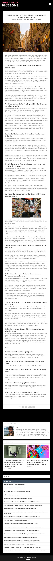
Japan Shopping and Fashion (34, 19)
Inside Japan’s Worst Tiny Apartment (12, 494)
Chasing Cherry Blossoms (25, 557)
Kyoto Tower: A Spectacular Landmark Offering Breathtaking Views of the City (21, 523)
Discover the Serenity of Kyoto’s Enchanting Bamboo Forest (17, 520)
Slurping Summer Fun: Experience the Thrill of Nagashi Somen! (18, 498)
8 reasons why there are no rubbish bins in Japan (14, 488)
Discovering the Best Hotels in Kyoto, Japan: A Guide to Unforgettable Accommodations (23, 505)
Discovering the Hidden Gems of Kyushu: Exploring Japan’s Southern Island (20, 537)
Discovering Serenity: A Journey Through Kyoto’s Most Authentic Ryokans (20, 508)
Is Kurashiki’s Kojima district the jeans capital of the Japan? (17, 491)
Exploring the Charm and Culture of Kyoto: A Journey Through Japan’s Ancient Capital (22, 547)
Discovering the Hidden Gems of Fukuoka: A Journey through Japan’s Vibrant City (21, 540)
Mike (18, 19)
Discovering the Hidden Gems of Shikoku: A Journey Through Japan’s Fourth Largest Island (24, 527)
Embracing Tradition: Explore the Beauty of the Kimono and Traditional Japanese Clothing (37, 462)
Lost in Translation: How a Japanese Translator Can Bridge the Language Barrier (21, 530)
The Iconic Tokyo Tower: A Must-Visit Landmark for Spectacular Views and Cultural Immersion (24, 533)
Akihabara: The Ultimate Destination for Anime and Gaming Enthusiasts (19, 544)
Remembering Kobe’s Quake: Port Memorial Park (14, 484)
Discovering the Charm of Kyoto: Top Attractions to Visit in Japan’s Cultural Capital (22, 516)
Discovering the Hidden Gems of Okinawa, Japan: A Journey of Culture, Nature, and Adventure (24, 551)
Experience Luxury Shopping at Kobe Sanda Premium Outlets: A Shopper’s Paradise (22, 501)
